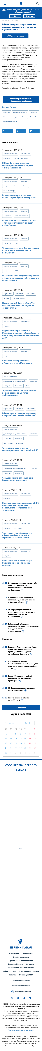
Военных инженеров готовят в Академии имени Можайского (17, 361)
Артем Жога (34, 117)
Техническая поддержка (29, 971)
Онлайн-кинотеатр (21, 957)
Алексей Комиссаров (10, 122)
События (12, 975)
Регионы (6, 298)
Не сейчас (29, 16)
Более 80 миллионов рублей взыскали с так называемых (20, 678)
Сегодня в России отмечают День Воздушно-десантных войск (17, 479)
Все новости (21, 707)
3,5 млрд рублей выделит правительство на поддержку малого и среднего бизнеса (23, 627)
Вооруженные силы (20, 112)
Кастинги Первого (15, 964)
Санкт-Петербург (9, 191)
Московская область (21, 158)
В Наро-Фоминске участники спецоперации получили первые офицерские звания (17, 165)
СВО (16, 243)
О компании (14, 953)
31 (25, 729)
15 (30, 738)
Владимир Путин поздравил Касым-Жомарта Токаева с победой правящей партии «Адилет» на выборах (23, 650)
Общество (6, 112)
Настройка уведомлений (21, 980)
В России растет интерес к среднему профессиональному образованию (19, 414)
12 (16, 738)
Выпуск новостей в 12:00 (18, 699)
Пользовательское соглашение (21, 967)
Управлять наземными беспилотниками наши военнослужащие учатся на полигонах (20, 250)
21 (25, 743)
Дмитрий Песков (20, 117)
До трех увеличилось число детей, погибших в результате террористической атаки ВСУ (22, 586)
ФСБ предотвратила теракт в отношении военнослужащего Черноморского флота (21, 613)
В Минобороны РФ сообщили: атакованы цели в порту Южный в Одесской (21, 599)
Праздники (7, 386)
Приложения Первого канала (21, 960)
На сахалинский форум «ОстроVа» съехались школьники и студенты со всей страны (18, 305)
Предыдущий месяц (5, 723)
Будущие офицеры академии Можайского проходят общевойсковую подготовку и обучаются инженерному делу (20, 334)
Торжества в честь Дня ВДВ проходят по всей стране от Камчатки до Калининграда (19, 393)
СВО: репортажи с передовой (13, 443)
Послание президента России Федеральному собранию (21, 99)
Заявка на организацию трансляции (21, 1030)
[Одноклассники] (21, 131)
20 (20, 743)
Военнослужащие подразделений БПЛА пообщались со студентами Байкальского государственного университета (20, 506)
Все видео (30, 964)
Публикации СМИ (26, 975)
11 (11, 738)
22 (30, 743)
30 (20, 729)
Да (15, 16)
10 (6, 738)
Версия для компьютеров (21, 985)
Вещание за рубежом (23, 991)
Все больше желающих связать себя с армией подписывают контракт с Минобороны (19, 223)
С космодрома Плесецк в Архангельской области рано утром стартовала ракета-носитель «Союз (23, 665)
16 (35, 738)
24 (6, 748)
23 (35, 743)
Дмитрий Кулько (9, 107)
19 (16, 743)
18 (11, 743)
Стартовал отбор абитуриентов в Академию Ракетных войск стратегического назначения (17, 535)
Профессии (34, 112)
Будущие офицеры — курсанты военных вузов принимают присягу (18, 196)
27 (6, 729)
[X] (34, 131)
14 (25, 738)
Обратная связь (9, 971)
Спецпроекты (27, 953)
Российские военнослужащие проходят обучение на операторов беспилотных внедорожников (20, 278)
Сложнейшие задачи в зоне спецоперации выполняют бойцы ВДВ (20, 449)
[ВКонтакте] (7, 131)
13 (20, 738)
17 (6, 743)
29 (16, 729)
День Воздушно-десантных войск (15, 381)
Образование (7, 117)
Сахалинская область (20, 298)
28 (11, 729)
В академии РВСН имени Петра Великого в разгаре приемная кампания (17, 563)
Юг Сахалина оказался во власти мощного (21, 689)
